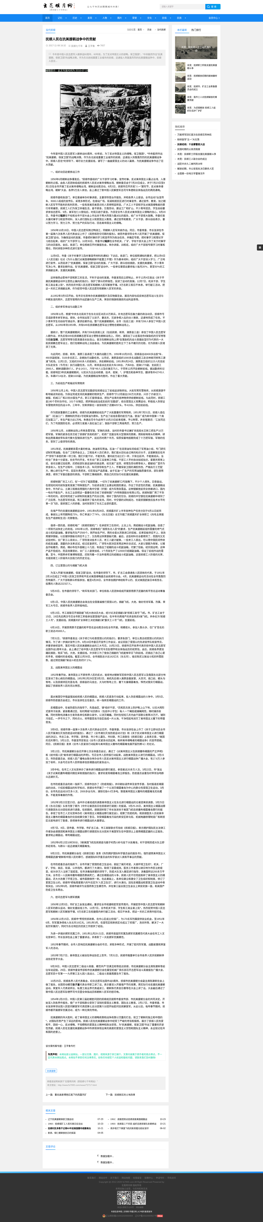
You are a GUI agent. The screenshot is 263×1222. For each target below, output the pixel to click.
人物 (104, 18)
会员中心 (213, 18)
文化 (149, 18)
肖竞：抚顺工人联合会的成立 (192, 159)
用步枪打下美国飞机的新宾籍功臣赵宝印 (129, 1128)
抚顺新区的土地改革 (125, 1094)
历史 (75, 18)
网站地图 (126, 1178)
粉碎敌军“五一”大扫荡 (188, 139)
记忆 (60, 18)
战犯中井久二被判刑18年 (190, 163)
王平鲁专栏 (69, 1046)
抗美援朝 (51, 1071)
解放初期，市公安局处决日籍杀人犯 (195, 168)
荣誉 (134, 18)
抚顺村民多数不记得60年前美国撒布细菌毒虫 (69, 1128)
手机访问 (171, 1178)
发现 (90, 18)
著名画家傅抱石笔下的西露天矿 (71, 1094)
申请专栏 (160, 1178)
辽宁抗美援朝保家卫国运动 (61, 1119)
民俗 (164, 18)
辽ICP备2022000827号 (146, 1216)
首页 (47, 18)
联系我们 (91, 1178)
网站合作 (103, 1178)
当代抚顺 (161, 29)
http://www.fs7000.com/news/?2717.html (77, 1085)
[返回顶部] (257, 1096)
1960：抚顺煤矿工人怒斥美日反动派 (65, 1124)
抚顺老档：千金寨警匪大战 (191, 144)
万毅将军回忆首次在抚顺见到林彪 (194, 134)
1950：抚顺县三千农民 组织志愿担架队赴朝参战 (133, 1124)
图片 (119, 18)
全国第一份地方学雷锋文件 (191, 173)
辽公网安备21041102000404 (119, 1216)
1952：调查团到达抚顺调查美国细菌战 (128, 1119)
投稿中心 (148, 1178)
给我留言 (137, 1178)
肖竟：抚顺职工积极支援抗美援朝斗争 (196, 154)
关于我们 (114, 1178)
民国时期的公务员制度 (188, 149)
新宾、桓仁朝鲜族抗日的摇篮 (62, 1133)
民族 (179, 18)
